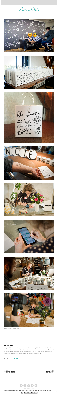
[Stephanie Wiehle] (29, 9)
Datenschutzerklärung (32, 392)
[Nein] (56, 392)
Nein (25, 392)
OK (21, 392)
